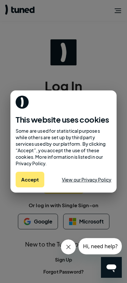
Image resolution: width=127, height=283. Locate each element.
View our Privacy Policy (86, 179)
